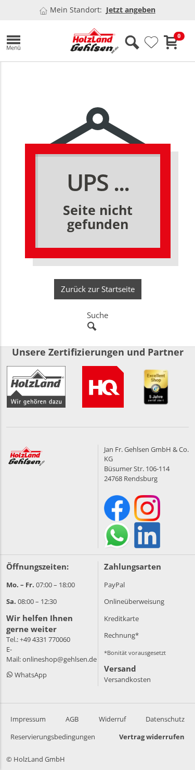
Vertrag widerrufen (152, 736)
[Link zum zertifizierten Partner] (103, 387)
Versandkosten (127, 679)
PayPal (114, 584)
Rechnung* (121, 635)
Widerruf (112, 719)
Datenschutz (165, 719)
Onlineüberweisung (134, 601)
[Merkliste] (151, 42)
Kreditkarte (121, 618)
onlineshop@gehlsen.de (59, 659)
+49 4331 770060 (45, 639)
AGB (72, 719)
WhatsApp (30, 674)
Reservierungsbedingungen (52, 736)
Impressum (28, 719)
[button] (30, 41)
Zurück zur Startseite (98, 289)
